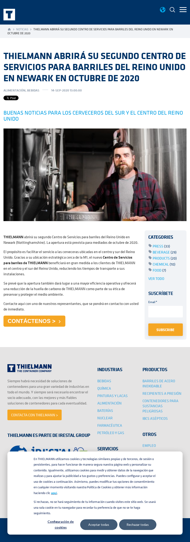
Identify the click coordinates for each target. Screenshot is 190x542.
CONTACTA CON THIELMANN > (34, 414)
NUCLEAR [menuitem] (105, 417)
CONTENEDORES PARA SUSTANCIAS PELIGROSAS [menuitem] (160, 406)
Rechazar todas (138, 524)
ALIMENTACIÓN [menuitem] (109, 403)
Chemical (164, 264)
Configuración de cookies (61, 524)
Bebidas (33, 90)
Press (161, 246)
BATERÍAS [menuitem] (105, 410)
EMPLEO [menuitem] (149, 445)
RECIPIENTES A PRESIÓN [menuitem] (161, 393)
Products (165, 258)
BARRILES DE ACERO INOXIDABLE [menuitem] (158, 383)
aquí (54, 493)
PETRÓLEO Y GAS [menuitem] (110, 432)
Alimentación (14, 90)
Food (159, 270)
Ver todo (156, 278)
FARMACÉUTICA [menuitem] (109, 425)
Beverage (165, 252)
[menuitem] (172, 10)
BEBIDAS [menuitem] (104, 380)
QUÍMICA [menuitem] (104, 388)
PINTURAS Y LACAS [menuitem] (112, 395)
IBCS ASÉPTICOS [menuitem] (155, 418)
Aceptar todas (98, 524)
